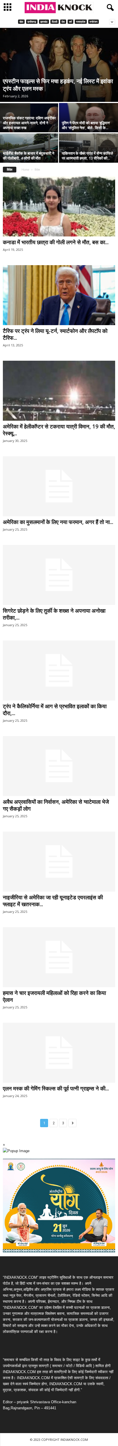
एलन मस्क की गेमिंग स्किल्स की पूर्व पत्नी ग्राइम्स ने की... (56, 1088)
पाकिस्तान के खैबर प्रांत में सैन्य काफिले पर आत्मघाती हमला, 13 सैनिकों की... (87, 156)
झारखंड (44, 22)
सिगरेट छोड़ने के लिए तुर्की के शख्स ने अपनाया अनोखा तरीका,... (54, 614)
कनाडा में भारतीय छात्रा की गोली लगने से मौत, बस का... (56, 242)
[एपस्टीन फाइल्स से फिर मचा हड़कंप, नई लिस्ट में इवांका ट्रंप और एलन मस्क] (59, 65)
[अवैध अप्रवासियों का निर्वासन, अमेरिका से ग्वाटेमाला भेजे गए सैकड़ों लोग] (59, 766)
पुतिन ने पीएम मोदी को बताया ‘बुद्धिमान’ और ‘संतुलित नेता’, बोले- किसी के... (86, 125)
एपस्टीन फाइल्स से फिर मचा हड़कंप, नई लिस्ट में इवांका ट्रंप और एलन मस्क (58, 84)
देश (63, 22)
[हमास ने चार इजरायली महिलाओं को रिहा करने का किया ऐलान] (59, 957)
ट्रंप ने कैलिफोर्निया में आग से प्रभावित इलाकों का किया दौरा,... (55, 709)
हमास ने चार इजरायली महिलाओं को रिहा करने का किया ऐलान (54, 996)
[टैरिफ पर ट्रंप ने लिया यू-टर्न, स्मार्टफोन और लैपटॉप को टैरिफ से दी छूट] (59, 295)
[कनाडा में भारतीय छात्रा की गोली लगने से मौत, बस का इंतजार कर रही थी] (59, 206)
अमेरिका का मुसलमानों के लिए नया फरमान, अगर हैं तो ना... (58, 522)
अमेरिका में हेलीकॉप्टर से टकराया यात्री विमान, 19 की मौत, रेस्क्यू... (59, 430)
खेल (21, 22)
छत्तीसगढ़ (31, 22)
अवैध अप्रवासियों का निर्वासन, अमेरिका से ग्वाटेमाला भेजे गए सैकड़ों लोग (56, 805)
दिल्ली (54, 22)
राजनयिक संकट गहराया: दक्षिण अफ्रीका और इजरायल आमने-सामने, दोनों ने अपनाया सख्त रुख (29, 122)
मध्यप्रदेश (80, 22)
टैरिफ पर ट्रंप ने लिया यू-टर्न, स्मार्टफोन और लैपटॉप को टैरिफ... (55, 334)
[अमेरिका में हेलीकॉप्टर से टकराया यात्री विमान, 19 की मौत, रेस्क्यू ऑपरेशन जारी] (59, 391)
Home (25, 170)
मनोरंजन (93, 22)
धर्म (70, 22)
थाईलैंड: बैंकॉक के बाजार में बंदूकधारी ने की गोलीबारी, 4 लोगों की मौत (28, 156)
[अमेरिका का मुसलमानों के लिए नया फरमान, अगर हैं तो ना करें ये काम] (59, 486)
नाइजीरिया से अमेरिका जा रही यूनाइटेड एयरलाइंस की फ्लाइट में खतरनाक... (53, 901)
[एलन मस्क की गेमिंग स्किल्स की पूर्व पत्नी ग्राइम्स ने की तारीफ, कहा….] (59, 1053)
